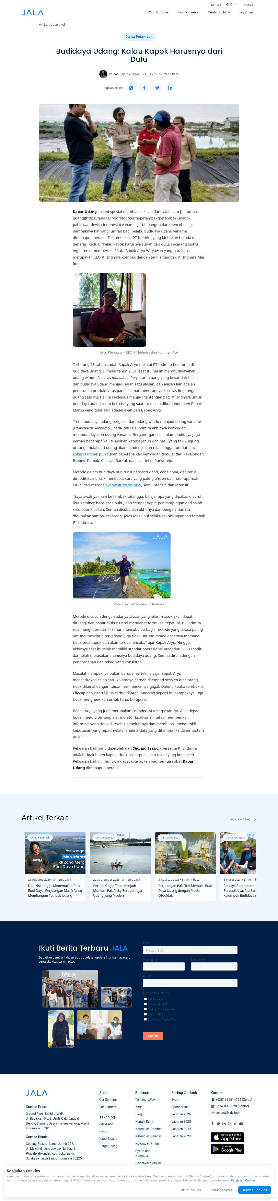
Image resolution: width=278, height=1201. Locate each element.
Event (175, 1100)
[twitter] (157, 88)
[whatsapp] (131, 88)
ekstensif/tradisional (123, 485)
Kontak (216, 5)
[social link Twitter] (218, 1124)
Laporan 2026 (181, 1114)
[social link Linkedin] (224, 1124)
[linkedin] (170, 88)
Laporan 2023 (181, 1136)
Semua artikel (54, 24)
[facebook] (144, 88)
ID (231, 4)
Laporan (246, 12)
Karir (138, 1107)
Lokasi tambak (85, 454)
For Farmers (188, 12)
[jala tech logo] (32, 12)
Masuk (248, 5)
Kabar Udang (108, 1139)
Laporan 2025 (181, 1121)
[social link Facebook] (213, 1124)
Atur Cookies (191, 1190)
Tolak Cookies (221, 1190)
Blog (138, 1114)
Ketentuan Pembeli (148, 1129)
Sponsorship (180, 1107)
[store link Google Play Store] (227, 1149)
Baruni (103, 1131)
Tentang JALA (219, 12)
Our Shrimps (159, 12)
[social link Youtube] (241, 1124)
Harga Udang (108, 1146)
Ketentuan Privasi (147, 1143)
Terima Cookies (254, 1190)
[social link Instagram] (230, 1124)
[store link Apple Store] (227, 1137)
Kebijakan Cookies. (243, 1180)
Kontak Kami (144, 1121)
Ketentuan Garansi (148, 1136)
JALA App (106, 1124)
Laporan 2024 (181, 1129)
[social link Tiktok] (235, 1124)
